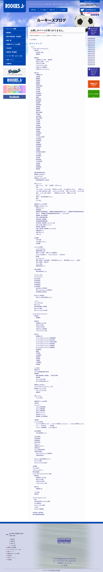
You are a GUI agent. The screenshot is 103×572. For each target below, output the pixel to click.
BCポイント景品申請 (39, 295)
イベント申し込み (38, 302)
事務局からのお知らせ (39, 174)
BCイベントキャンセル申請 (40, 310)
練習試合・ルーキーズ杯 (40, 178)
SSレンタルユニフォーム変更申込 (44, 453)
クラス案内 (43, 10)
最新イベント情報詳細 (51, 252)
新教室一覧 (37, 369)
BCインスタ (37, 304)
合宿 (46, 185)
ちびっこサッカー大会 (41, 390)
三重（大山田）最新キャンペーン (44, 224)
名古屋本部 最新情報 (41, 219)
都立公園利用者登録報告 (38, 514)
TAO (59, 570)
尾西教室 (38, 134)
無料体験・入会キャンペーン (41, 205)
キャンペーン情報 (11, 28)
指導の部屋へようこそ (69, 260)
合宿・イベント (38, 183)
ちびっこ (38, 194)
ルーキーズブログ (38, 176)
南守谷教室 (38, 140)
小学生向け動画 (54, 375)
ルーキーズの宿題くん (41, 254)
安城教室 (38, 150)
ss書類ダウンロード (39, 445)
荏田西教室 (38, 144)
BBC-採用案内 (37, 269)
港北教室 (38, 129)
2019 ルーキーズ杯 (71, 191)
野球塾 (37, 256)
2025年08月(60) (91, 60)
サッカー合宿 (39, 397)
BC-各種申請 (37, 284)
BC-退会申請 (37, 280)
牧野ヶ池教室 (39, 112)
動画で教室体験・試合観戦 (40, 306)
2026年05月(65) (91, 44)
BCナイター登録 (38, 308)
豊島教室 (38, 168)
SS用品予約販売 (38, 451)
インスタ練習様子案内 (39, 449)
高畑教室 (38, 82)
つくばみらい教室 (40, 136)
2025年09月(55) (91, 59)
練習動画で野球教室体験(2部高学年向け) (50, 213)
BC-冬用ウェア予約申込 (41, 288)
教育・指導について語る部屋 (43, 260)
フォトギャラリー (38, 276)
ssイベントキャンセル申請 (40, 462)
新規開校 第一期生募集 (41, 215)
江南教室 (38, 87)
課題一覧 (46, 262)
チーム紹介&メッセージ (69, 189)
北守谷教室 (38, 138)
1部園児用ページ (40, 230)
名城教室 (38, 358)
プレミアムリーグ (40, 258)
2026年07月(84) (91, 40)
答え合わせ (62, 254)
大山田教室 (38, 116)
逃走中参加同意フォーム (47, 196)
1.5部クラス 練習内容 (41, 67)
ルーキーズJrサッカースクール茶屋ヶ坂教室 (46, 341)
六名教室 (38, 148)
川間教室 (38, 142)
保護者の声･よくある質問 (13, 44)
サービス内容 (36, 468)
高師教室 (38, 108)
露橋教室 (38, 78)
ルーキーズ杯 (39, 189)
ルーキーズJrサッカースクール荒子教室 (45, 339)
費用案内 (38, 54)
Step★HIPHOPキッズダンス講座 (42, 501)
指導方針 (33, 10)
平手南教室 (38, 133)
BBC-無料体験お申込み (39, 172)
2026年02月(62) (91, 49)
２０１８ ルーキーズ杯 (58, 191)
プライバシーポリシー (38, 470)
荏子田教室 (38, 146)
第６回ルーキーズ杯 (57, 189)
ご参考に (78, 260)
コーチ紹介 (62, 10)
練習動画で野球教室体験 (41, 211)
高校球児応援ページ (40, 265)
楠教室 (37, 97)
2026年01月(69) (91, 51)
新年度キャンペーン (40, 414)
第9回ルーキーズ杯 (71, 193)
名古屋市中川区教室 (40, 151)
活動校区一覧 (39, 74)
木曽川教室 (38, 95)
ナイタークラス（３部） (41, 65)
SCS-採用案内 (37, 431)
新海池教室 (38, 349)
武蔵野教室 (38, 166)
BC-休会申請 (37, 282)
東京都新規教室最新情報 (41, 221)
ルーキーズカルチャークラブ (39, 497)
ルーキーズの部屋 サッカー (43, 423)
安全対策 (36, 403)
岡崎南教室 (38, 101)
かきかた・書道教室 (39, 509)
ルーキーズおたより (40, 248)
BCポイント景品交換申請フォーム (44, 297)
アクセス (36, 507)
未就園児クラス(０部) (41, 59)
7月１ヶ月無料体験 (40, 408)
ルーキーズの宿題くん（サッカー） (60, 423)
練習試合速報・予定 (40, 250)
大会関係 (51, 185)
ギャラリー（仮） (38, 274)
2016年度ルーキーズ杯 (59, 193)
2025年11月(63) (91, 55)
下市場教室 (38, 362)
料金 (35, 499)
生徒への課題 (39, 262)
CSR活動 (36, 237)
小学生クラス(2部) (40, 63)
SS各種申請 (37, 440)
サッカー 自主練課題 (41, 427)
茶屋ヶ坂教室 (39, 117)
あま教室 (38, 91)
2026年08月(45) (91, 38)
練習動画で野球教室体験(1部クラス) (57, 211)
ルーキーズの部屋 (38, 247)
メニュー (36, 300)
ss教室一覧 (37, 447)
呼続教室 (38, 110)
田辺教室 (38, 102)
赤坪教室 (38, 119)
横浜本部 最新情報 (40, 226)
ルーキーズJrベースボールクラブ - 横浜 (42, 473)
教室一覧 (52, 10)
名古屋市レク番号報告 (38, 512)
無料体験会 (38, 209)
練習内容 (36, 57)
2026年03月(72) (91, 47)
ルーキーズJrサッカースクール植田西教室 (46, 337)
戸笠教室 (38, 123)
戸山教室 (38, 157)
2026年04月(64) (91, 45)
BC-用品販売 (37, 286)
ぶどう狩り (38, 200)
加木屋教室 (38, 93)
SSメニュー (37, 444)
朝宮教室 (38, 84)
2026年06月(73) (91, 42)
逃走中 (37, 196)
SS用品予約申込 (40, 455)
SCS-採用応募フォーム (41, 432)
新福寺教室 (38, 99)
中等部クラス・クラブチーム (43, 69)
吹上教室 (38, 89)
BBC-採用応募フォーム (41, 271)
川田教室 (38, 131)
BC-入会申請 (37, 278)
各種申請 (8, 63)
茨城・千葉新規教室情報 (41, 217)
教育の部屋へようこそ (57, 260)
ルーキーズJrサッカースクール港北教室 (45, 345)
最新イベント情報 (40, 252)
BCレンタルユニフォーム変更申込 (44, 290)
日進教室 (38, 106)
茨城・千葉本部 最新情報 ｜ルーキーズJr (46, 228)
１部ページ (38, 234)
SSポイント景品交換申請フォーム (42, 458)
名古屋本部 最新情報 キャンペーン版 (45, 222)
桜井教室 (38, 356)
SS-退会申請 (37, 438)
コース (47, 61)
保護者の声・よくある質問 (40, 204)
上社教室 (38, 121)
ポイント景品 (39, 264)
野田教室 (38, 80)
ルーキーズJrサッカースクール (40, 313)
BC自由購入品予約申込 (41, 291)
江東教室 (38, 163)
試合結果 (52, 425)
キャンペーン (37, 405)
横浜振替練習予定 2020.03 (42, 180)
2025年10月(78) (91, 57)
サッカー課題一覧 (52, 427)
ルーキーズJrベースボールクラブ (40, 48)
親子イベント (58, 185)
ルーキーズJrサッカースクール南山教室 (45, 343)
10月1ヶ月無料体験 (40, 410)
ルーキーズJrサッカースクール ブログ (43, 386)
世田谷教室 (38, 159)
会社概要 (35, 466)
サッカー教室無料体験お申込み (41, 371)
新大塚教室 (38, 155)
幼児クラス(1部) (39, 61)
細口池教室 (38, 127)
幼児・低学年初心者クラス (42, 381)
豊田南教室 (38, 104)
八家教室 (38, 76)
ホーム (32, 46)
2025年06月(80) (91, 64)
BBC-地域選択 (36, 471)
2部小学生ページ (40, 232)
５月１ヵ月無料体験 (40, 406)
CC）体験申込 (37, 503)
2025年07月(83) (91, 62)
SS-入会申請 (37, 436)
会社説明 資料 (39, 52)
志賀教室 (38, 125)
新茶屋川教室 (39, 85)
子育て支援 (38, 239)
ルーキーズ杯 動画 (40, 379)
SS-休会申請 (37, 442)
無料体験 (36, 373)
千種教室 (38, 114)
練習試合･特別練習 (11, 52)
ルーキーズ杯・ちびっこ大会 (14, 56)
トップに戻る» (33, 39)
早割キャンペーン (40, 207)
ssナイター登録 (38, 460)
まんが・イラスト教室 (39, 505)
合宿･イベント (10, 59)
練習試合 (38, 392)
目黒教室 (38, 165)
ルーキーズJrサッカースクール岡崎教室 (45, 347)
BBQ (37, 198)
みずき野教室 (39, 161)
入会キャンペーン (11, 557)
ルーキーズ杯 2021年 (45, 193)
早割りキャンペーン (40, 412)
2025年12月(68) (91, 53)
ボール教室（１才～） (41, 241)
